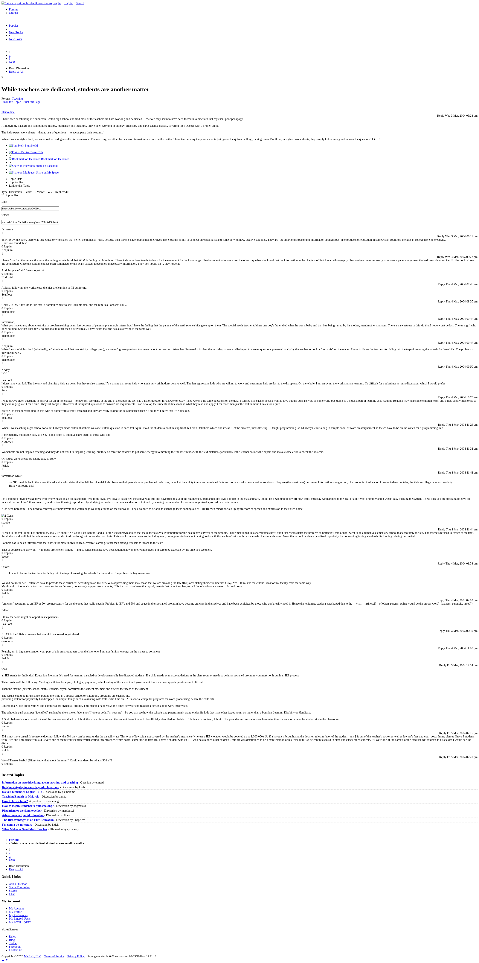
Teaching (17, 98)
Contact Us (15, 950)
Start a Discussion (19, 887)
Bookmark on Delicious (54, 159)
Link (4, 201)
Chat (12, 894)
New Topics (16, 32)
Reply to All (16, 71)
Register (68, 3)
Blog (12, 939)
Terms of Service (54, 956)
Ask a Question (18, 884)
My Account (16, 908)
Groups (13, 12)
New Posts (15, 39)
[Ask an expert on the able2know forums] (26, 3)
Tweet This (36, 152)
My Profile (15, 911)
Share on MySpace (47, 172)
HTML (5, 215)
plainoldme (8, 112)
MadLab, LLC (32, 956)
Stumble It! (31, 145)
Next (12, 61)
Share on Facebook (46, 165)
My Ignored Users (19, 918)
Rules (12, 936)
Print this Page (31, 102)
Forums (13, 9)
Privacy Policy (76, 956)
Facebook (15, 946)
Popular (13, 25)
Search (80, 3)
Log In (57, 3)
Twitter (13, 943)
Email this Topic (11, 102)
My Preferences (18, 915)
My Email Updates (20, 922)
